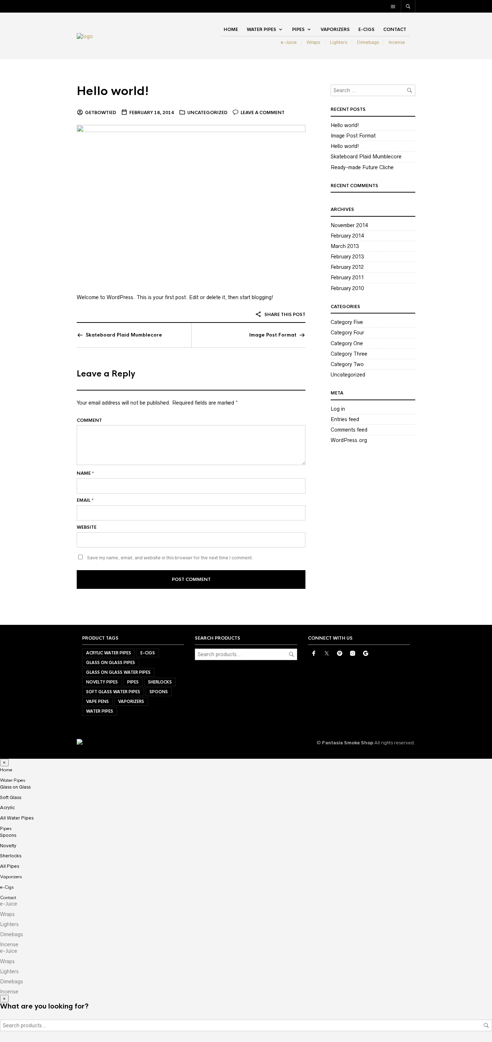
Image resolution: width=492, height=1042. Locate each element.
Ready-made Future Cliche (362, 167)
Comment (89, 420)
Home (231, 29)
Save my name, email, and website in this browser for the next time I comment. (170, 557)
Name (85, 473)
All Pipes (9, 866)
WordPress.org (349, 440)
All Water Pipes (16, 818)
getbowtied (100, 113)
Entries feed (345, 419)
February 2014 (347, 236)
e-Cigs (366, 29)
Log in (338, 409)
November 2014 (349, 225)
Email (85, 500)
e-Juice (289, 42)
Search (291, 654)
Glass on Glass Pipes (110, 662)
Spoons (158, 691)
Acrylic (7, 807)
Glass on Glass (15, 787)
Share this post (284, 314)
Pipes (298, 29)
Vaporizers (335, 29)
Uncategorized (207, 113)
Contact (394, 29)
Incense (397, 42)
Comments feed (349, 430)
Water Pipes (261, 29)
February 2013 (347, 257)
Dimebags (368, 42)
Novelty (8, 845)
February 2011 (347, 277)
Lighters (338, 42)
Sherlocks (160, 682)
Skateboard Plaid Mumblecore (124, 335)
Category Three (349, 354)
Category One (347, 343)
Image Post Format (272, 335)
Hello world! (113, 91)
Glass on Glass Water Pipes (118, 672)
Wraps (313, 42)
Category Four (347, 332)
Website (87, 527)
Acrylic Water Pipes (108, 652)
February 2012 (347, 267)
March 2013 (345, 246)
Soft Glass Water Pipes (113, 691)
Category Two (347, 364)
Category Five (347, 322)
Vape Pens (97, 701)
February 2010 (347, 288)
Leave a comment (263, 113)
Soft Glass (10, 797)
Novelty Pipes (102, 682)
